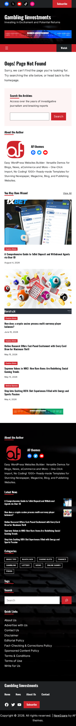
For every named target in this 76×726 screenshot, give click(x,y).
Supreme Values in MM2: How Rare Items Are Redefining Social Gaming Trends (36, 370)
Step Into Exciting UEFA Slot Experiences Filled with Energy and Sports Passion (36, 392)
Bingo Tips (11, 559)
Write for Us (12, 666)
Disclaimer (11, 635)
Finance (62, 559)
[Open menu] (6, 48)
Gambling (11, 565)
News (38, 565)
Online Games (12, 386)
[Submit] (67, 600)
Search (58, 116)
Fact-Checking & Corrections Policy (28, 645)
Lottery (26, 565)
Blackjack (27, 559)
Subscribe (32, 704)
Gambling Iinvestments (27, 17)
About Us (10, 620)
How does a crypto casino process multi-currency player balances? (32, 325)
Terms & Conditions (17, 656)
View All (67, 193)
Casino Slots (11, 249)
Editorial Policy (14, 640)
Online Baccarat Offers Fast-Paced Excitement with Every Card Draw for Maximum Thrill (35, 347)
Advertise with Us (15, 625)
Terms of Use (13, 661)
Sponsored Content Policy (21, 650)
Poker (9, 571)
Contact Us (11, 630)
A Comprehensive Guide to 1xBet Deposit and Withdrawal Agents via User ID (37, 255)
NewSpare (61, 715)
